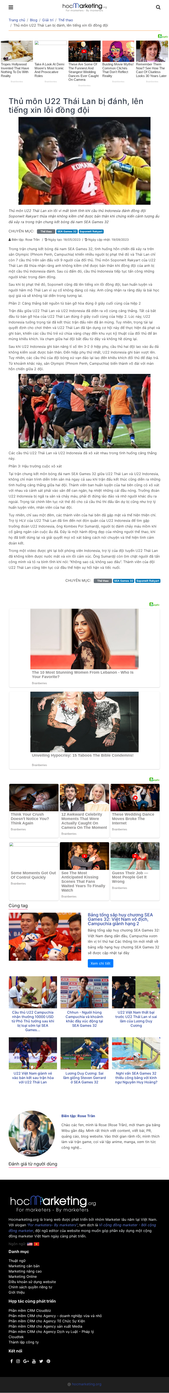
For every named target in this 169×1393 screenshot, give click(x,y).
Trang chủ (17, 20)
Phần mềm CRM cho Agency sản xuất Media (45, 1326)
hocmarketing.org (86, 1384)
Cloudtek (16, 1337)
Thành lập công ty (24, 1342)
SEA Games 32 (67, 231)
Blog (33, 20)
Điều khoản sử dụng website (32, 1282)
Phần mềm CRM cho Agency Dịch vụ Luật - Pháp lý (51, 1331)
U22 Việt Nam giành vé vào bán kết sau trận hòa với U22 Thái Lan (33, 1077)
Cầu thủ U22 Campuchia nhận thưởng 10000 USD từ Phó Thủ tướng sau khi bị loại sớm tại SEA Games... (33, 1021)
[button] (36, 1244)
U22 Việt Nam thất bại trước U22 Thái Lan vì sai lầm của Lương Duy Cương (136, 1019)
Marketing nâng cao (25, 1271)
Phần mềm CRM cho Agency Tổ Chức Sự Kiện (47, 1321)
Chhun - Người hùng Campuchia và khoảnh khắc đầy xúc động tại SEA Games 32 (84, 1019)
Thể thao (65, 20)
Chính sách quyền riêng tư (30, 1287)
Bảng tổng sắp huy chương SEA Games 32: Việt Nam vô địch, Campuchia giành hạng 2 (120, 919)
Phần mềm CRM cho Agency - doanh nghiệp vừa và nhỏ (55, 1316)
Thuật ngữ (17, 1260)
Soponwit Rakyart (91, 231)
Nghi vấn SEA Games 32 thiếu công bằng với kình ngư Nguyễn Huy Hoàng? (136, 1077)
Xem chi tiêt (100, 963)
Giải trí (47, 20)
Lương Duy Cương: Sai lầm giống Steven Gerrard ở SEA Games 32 (84, 1077)
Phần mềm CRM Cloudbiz (30, 1310)
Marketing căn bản (24, 1266)
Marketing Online (23, 1276)
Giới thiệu (17, 1292)
